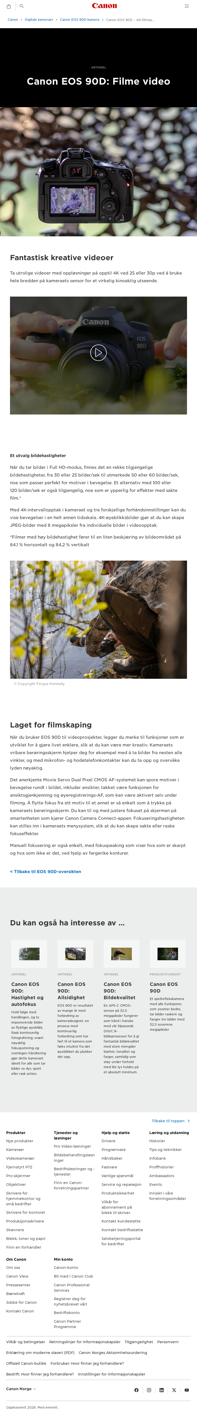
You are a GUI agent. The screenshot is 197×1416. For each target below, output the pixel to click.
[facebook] (136, 1390)
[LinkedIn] (161, 1390)
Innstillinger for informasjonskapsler (111, 1374)
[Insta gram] (149, 1390)
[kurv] (8, 6)
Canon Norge (19, 1389)
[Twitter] (174, 1390)
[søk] (22, 6)
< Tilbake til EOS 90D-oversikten (45, 871)
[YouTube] (186, 1390)
